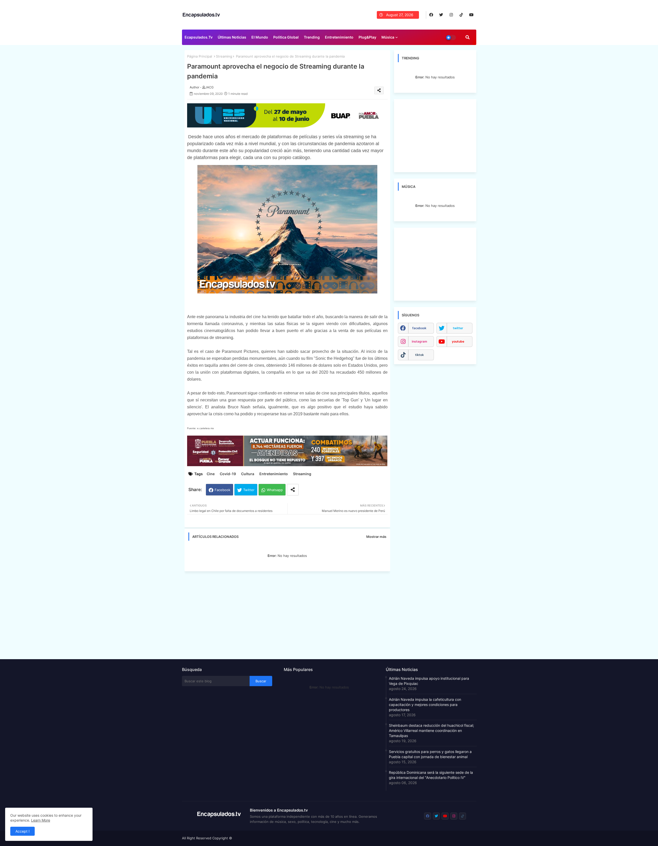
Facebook (222, 490)
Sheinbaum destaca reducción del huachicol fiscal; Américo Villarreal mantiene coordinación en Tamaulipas (431, 730)
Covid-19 (228, 474)
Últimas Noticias (232, 37)
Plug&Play (367, 37)
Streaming (224, 56)
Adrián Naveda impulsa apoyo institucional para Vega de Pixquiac (429, 681)
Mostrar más (376, 537)
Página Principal (199, 56)
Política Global (286, 37)
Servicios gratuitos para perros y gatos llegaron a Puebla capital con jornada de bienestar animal (430, 754)
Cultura (247, 474)
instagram (419, 341)
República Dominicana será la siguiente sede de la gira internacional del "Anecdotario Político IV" (431, 775)
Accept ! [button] (22, 831)
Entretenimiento (339, 37)
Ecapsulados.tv (199, 37)
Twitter (248, 490)
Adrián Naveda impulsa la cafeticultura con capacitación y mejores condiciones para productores (425, 704)
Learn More (40, 820)
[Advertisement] (290, 614)
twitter (458, 328)
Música (387, 37)
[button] (467, 37)
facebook (419, 328)
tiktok (419, 355)
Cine (211, 474)
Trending (312, 37)
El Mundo (259, 37)
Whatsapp (275, 490)
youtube (458, 341)
